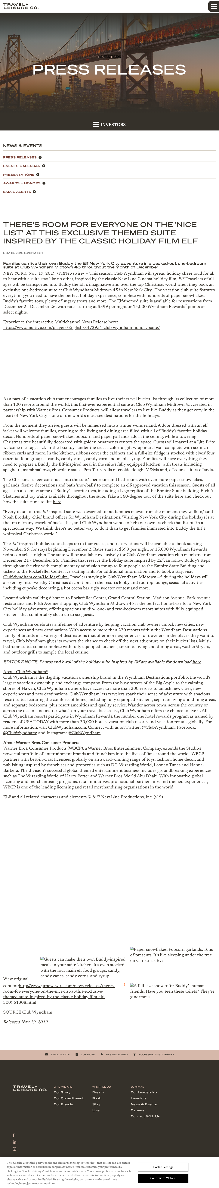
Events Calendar (21, 166)
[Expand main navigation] (213, 6)
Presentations (18, 174)
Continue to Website (163, 1178)
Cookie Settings (163, 1167)
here (179, 496)
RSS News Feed (114, 1054)
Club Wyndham (129, 273)
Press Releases (20, 157)
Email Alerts (17, 191)
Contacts (85, 1054)
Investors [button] (113, 125)
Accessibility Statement (153, 1054)
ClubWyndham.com (67, 727)
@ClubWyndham (158, 727)
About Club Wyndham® (25, 672)
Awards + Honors (22, 183)
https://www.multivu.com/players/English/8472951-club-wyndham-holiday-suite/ (81, 328)
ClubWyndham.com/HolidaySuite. (36, 577)
